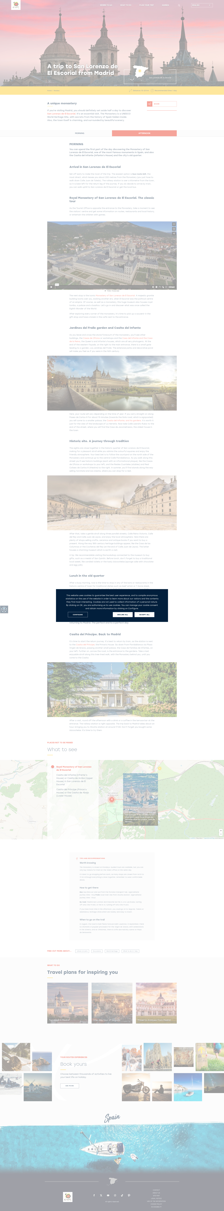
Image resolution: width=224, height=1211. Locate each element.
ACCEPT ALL (144, 614)
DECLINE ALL (122, 614)
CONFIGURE (78, 614)
